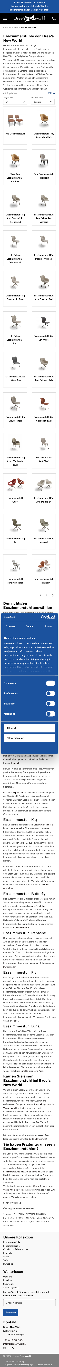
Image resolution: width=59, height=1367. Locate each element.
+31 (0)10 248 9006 (13, 1340)
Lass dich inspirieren (13, 792)
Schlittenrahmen (21, 927)
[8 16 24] (15, 102)
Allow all (11, 728)
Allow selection (15, 737)
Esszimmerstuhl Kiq (43, 824)
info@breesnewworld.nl (14, 1343)
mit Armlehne (39, 906)
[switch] (50, 693)
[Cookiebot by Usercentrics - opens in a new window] (41, 617)
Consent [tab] (11, 626)
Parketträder (9, 967)
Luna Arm (38, 1071)
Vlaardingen (9, 1189)
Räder (15, 1020)
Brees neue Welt (10, 28)
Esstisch (15, 763)
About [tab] (48, 626)
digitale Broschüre (37, 1139)
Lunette (24, 1071)
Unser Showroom (41, 1186)
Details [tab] (30, 626)
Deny (9, 747)
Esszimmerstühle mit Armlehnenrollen (21, 1171)
